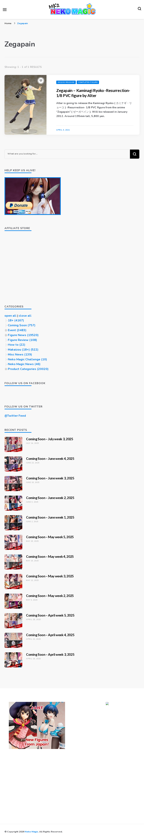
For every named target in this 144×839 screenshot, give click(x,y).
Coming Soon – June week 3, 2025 (50, 478)
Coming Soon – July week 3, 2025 (49, 439)
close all (25, 316)
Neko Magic (31, 831)
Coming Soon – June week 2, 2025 (50, 498)
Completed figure (88, 82)
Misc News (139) (20, 354)
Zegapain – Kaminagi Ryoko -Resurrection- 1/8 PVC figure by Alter (93, 93)
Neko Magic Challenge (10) (27, 359)
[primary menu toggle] (5, 9)
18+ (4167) (16, 320)
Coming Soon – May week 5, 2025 (50, 537)
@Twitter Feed (15, 416)
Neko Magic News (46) (24, 364)
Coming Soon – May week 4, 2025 (50, 556)
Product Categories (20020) (28, 369)
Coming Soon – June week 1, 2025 (50, 517)
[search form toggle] (139, 9)
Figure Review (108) (22, 340)
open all (10, 316)
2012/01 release (66, 82)
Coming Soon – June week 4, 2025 (50, 458)
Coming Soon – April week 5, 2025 (50, 615)
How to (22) (16, 345)
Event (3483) (17, 330)
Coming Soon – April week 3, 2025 (50, 654)
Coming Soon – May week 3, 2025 (50, 576)
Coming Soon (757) (21, 325)
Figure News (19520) (23, 335)
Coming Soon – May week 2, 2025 (50, 596)
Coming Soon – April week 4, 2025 (50, 635)
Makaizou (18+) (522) (23, 350)
